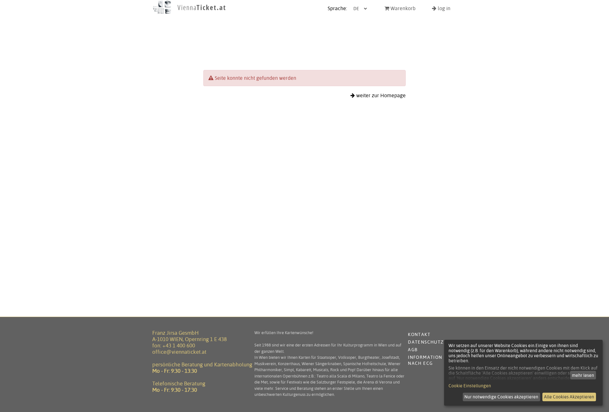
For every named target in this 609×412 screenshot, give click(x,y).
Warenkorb (402, 8)
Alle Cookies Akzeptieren (569, 396)
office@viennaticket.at (179, 352)
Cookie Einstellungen (470, 385)
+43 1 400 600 (178, 345)
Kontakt (419, 334)
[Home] (189, 14)
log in (443, 8)
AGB (412, 349)
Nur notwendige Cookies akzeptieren (501, 396)
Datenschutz (426, 342)
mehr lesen (583, 375)
